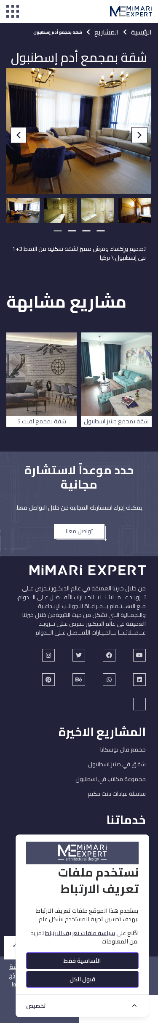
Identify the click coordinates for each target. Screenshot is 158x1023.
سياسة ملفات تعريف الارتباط (80, 932)
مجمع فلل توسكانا (123, 749)
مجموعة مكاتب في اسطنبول (110, 778)
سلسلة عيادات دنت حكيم (117, 793)
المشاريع (106, 32)
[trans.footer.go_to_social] (139, 655)
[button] (58, 231)
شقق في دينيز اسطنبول (117, 764)
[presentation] (19, 135)
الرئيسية (141, 32)
